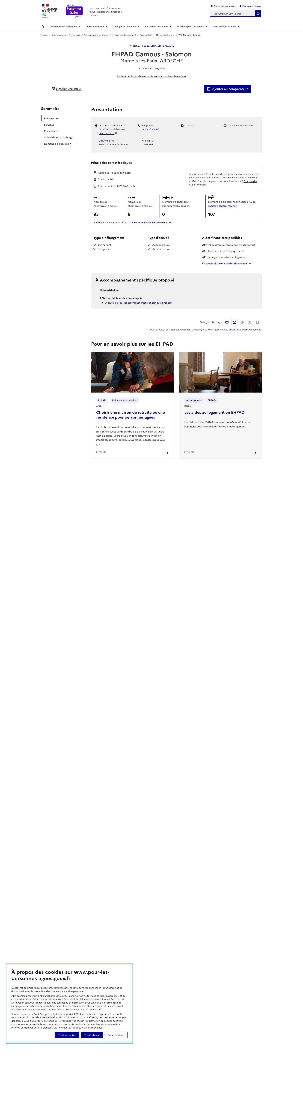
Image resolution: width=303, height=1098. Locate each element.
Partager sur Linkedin (257, 322)
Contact (189, 125)
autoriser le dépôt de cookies (245, 329)
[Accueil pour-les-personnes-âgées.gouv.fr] (74, 11)
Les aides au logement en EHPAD (214, 412)
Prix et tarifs (51, 131)
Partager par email (234, 322)
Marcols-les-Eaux (164, 34)
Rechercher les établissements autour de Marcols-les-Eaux (151, 76)
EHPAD (102, 400)
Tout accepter (67, 1035)
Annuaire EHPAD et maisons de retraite (89, 34)
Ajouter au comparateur (230, 89)
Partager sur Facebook (242, 322)
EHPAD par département (124, 34)
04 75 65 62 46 (150, 129)
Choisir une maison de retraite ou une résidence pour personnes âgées (130, 414)
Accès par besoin (251, 5)
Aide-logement (194, 400)
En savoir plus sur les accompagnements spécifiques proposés (138, 302)
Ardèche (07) (146, 34)
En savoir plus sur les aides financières (224, 263)
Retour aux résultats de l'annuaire (153, 45)
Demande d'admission (57, 143)
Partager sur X (250, 322)
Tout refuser (91, 1035)
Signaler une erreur (68, 89)
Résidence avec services (124, 400)
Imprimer (227, 322)
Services (49, 124)
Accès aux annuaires (224, 5)
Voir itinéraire (106, 133)
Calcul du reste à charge (58, 137)
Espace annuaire (60, 34)
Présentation (51, 118)
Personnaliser (116, 1035)
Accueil (42, 26)
